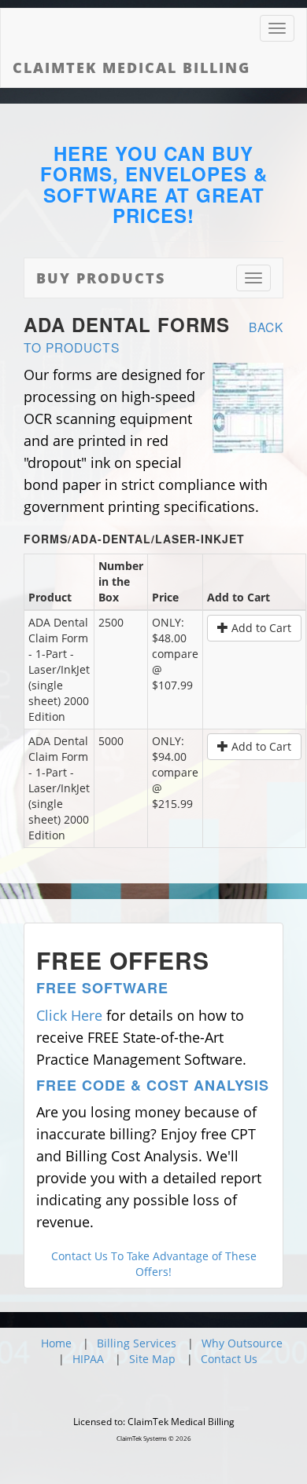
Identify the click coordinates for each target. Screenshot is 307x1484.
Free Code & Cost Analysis (152, 1085)
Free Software (102, 988)
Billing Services (136, 1343)
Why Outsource (242, 1343)
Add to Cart (259, 627)
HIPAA (88, 1358)
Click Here (69, 1015)
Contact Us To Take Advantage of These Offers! (154, 1263)
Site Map (152, 1358)
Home (56, 1343)
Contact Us (229, 1358)
